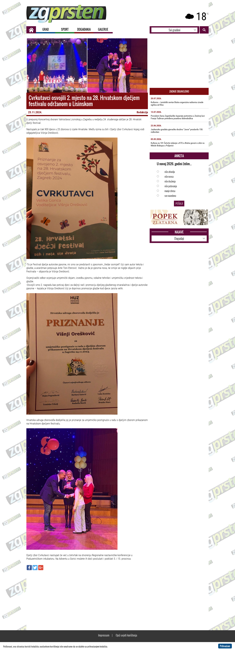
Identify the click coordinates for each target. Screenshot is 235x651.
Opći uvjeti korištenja (126, 635)
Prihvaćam (225, 646)
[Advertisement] (87, 595)
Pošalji (179, 203)
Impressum (103, 635)
